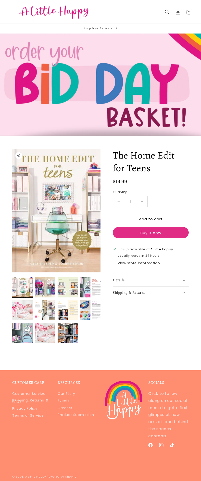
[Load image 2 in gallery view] (45, 287)
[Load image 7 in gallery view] (68, 310)
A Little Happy (35, 477)
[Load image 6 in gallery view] (45, 310)
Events (64, 400)
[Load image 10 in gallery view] (45, 333)
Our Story (66, 394)
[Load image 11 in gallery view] (68, 333)
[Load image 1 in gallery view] (22, 287)
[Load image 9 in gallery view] (22, 333)
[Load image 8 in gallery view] (90, 310)
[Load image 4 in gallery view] (90, 287)
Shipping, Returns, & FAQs (30, 401)
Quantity (120, 192)
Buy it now (150, 232)
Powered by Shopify (61, 477)
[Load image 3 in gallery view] (68, 287)
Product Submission (76, 414)
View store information (139, 263)
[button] (10, 12)
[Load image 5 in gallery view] (22, 310)
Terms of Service (28, 415)
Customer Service (29, 394)
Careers (65, 407)
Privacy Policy (24, 408)
